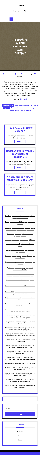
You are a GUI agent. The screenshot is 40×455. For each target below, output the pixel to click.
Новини (20, 436)
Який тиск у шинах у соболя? (20, 129)
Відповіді (23, 99)
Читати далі (20, 142)
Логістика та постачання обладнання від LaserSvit (20, 364)
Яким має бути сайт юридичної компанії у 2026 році (20, 240)
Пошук (25, 11)
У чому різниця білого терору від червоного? (20, 178)
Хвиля (20, 5)
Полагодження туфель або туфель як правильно (20, 153)
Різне (20, 440)
